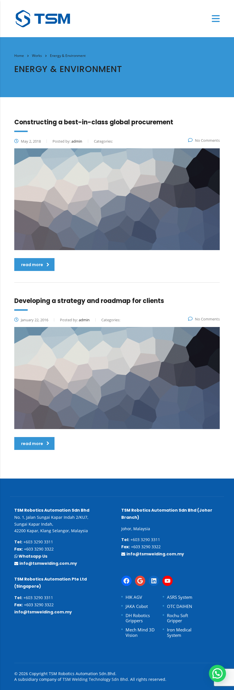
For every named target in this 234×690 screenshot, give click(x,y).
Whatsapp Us (32, 556)
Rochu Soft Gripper (177, 618)
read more (32, 265)
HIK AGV (134, 597)
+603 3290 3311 (33, 542)
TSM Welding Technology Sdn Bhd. (95, 679)
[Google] (140, 581)
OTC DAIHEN (179, 606)
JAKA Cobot (137, 606)
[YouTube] (167, 581)
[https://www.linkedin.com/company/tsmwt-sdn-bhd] (154, 581)
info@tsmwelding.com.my (48, 563)
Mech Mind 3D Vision (140, 632)
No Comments (207, 140)
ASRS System (179, 597)
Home (19, 55)
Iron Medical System (179, 632)
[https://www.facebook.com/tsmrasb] (126, 581)
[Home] (42, 18)
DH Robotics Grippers (138, 618)
